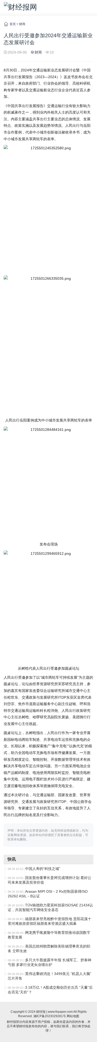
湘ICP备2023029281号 (49, 1016)
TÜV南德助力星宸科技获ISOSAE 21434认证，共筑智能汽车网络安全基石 (50, 907)
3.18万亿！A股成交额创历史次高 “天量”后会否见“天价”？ (50, 989)
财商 (22, 24)
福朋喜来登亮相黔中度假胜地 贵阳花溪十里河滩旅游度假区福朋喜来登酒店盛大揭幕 (49, 921)
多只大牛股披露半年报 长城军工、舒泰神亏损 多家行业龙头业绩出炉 (49, 962)
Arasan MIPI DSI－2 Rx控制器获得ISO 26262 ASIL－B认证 (48, 893)
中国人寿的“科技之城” (42, 869)
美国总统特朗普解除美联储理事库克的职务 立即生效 (49, 948)
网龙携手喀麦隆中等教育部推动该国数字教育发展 (49, 934)
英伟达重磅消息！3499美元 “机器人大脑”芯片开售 (49, 976)
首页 (13, 24)
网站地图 (73, 1016)
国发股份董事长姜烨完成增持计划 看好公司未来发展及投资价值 (49, 880)
